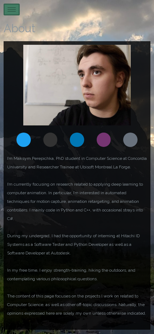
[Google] (130, 140)
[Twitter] (23, 140)
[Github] (50, 140)
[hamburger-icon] (12, 9)
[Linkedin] (77, 140)
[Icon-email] (104, 140)
